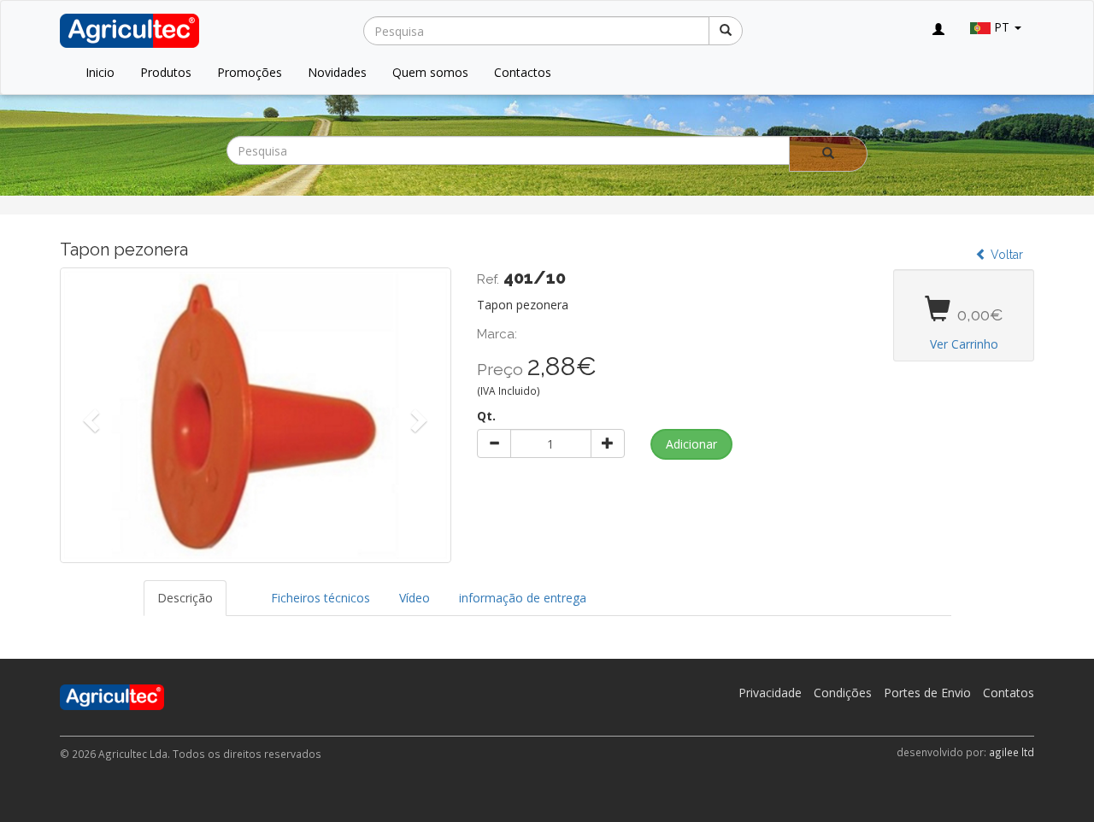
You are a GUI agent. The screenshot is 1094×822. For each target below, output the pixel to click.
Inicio (100, 72)
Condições (843, 692)
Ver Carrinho (964, 344)
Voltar (1005, 254)
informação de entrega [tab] (522, 598)
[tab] (242, 589)
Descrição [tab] (185, 598)
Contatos (1008, 692)
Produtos (165, 72)
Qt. (486, 416)
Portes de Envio (927, 692)
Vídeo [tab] (414, 598)
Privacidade (770, 692)
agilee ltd (1011, 752)
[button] (89, 415)
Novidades (337, 72)
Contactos (522, 72)
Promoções (249, 72)
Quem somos (430, 72)
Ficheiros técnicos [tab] (320, 598)
